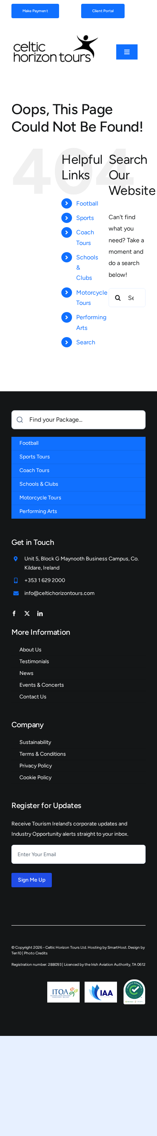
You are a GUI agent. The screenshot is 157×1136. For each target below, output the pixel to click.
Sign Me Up (31, 880)
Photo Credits (36, 953)
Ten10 (16, 953)
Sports (85, 217)
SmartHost (117, 947)
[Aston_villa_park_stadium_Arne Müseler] (55, 36)
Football (87, 203)
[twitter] (27, 613)
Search (85, 342)
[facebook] (14, 613)
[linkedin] (40, 613)
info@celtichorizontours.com (59, 593)
